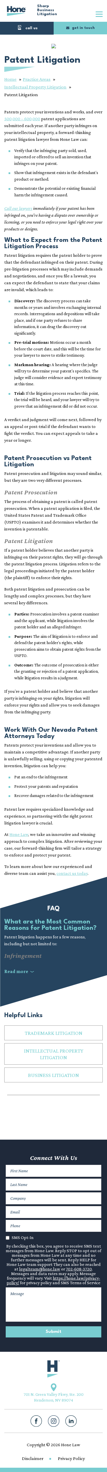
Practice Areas (37, 79)
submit (53, 1331)
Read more (16, 971)
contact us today (72, 873)
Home (10, 79)
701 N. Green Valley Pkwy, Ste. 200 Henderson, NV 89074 (54, 1397)
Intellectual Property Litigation (35, 87)
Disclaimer (32, 1458)
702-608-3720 (79, 1268)
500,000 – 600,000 (22, 118)
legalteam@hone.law (39, 1268)
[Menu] (99, 14)
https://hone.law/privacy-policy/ (53, 1280)
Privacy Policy (71, 1458)
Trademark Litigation (53, 1033)
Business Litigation (53, 1075)
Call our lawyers (18, 208)
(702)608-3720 (27, 28)
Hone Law (16, 11)
